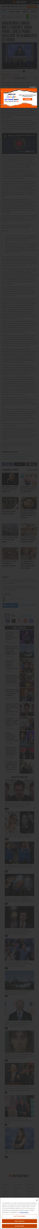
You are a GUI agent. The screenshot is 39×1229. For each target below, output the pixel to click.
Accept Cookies (19, 1226)
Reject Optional (19, 1221)
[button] (19, 614)
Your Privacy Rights (19, 1216)
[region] (19, 1213)
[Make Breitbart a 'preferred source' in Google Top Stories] (18, 97)
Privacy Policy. (24, 1212)
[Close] (37, 1200)
